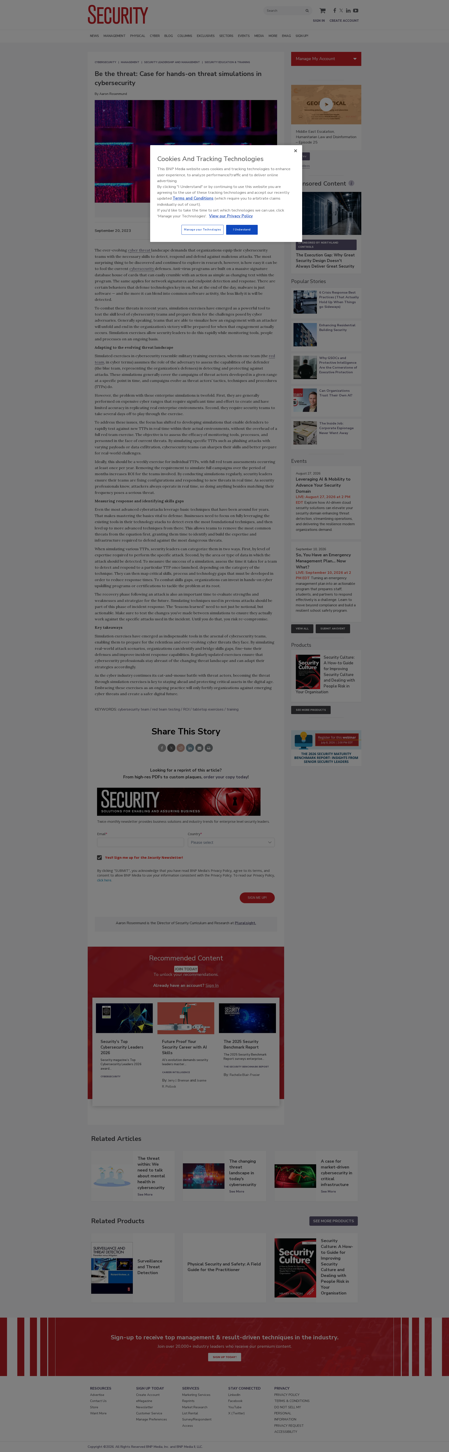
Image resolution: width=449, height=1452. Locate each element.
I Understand (242, 229)
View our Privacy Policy (231, 216)
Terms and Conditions (193, 198)
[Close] (295, 151)
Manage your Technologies (202, 229)
